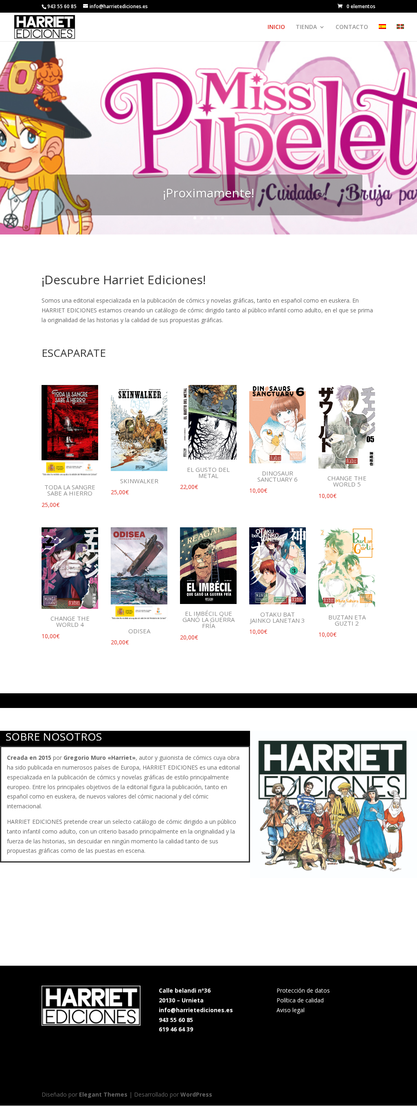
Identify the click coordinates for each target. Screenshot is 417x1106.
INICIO (276, 27)
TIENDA (306, 27)
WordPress (196, 1094)
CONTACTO (352, 27)
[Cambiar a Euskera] (400, 32)
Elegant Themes (103, 1094)
